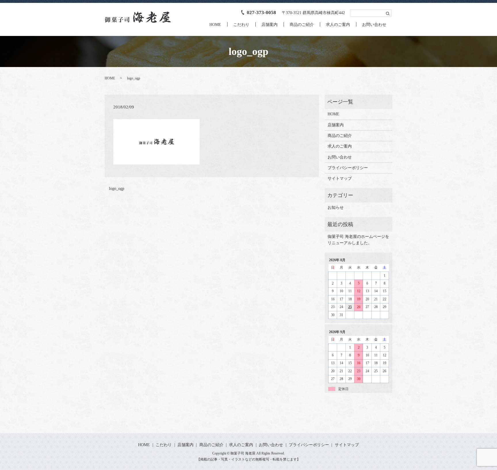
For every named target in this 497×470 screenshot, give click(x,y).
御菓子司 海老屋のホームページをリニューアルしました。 (358, 239)
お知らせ (336, 207)
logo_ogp (116, 188)
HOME (215, 24)
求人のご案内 (338, 24)
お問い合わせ (374, 24)
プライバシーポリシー (348, 168)
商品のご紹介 (302, 24)
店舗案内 (269, 24)
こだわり (241, 24)
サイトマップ (340, 178)
